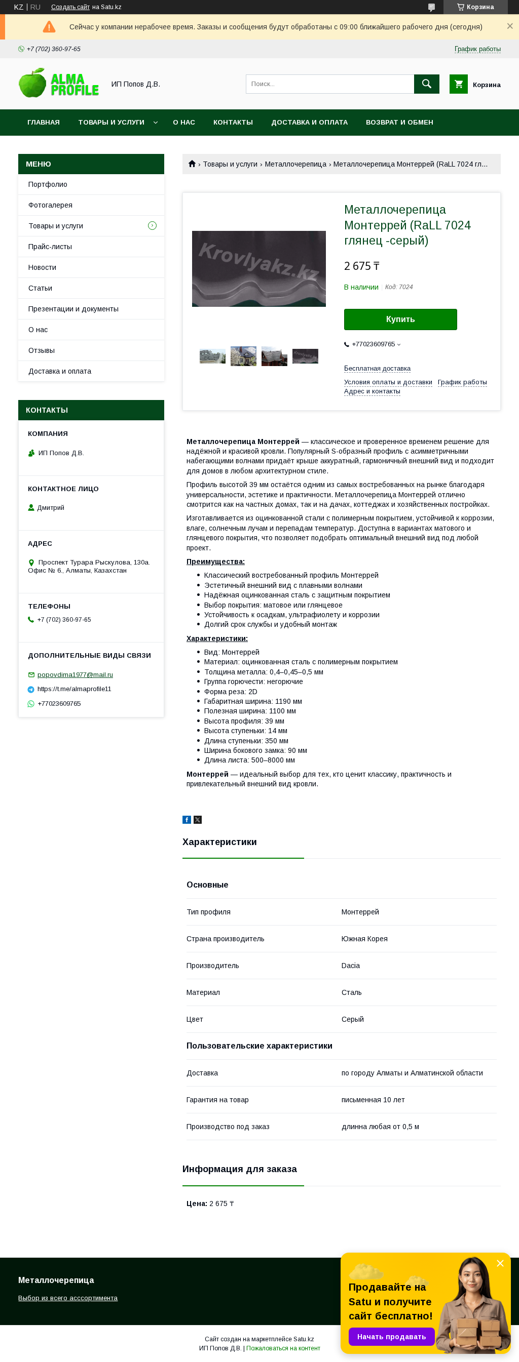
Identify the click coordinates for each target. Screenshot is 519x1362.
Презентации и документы (73, 309)
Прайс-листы (50, 247)
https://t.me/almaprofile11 (75, 689)
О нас (184, 122)
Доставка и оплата (309, 122)
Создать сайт (70, 7)
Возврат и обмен (399, 122)
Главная (43, 122)
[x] (198, 821)
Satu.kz (303, 1339)
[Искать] (426, 84)
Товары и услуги (111, 122)
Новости (42, 267)
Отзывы (41, 350)
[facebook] (186, 821)
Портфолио (47, 184)
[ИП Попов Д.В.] (58, 96)
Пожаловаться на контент (283, 1348)
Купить (400, 319)
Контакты (233, 122)
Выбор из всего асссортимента (68, 1298)
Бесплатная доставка (377, 368)
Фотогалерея (50, 205)
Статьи (40, 288)
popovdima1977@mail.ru (75, 674)
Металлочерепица (295, 164)
